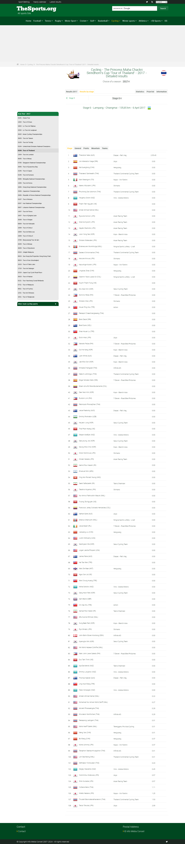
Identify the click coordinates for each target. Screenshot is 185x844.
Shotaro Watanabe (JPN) (88, 240)
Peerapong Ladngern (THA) (88, 720)
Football (37, 20)
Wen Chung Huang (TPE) (88, 580)
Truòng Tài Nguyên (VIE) (87, 501)
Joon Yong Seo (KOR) (87, 234)
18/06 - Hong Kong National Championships (32, 187)
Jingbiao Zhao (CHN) (86, 270)
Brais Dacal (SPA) (85, 319)
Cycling (115, 20)
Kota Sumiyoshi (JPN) (87, 222)
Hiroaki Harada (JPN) (86, 459)
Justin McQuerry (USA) (87, 538)
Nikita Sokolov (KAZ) (86, 586)
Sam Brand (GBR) (85, 599)
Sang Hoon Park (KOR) (87, 593)
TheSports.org (27, 9)
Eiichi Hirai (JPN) (85, 337)
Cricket (83, 20)
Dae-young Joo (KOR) (87, 441)
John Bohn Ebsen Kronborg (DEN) (91, 635)
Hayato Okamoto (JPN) (87, 228)
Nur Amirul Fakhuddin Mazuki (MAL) (92, 495)
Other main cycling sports (28, 304)
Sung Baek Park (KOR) (87, 623)
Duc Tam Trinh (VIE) (86, 659)
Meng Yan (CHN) (85, 732)
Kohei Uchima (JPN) (86, 745)
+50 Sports (156, 20)
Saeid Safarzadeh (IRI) (87, 483)
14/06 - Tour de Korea (25, 183)
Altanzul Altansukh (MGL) (88, 520)
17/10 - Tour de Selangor (26, 268)
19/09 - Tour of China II (25, 236)
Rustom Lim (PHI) (85, 398)
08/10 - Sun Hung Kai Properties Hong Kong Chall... (35, 256)
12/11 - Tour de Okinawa (26, 293)
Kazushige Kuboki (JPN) (87, 264)
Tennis (48, 20)
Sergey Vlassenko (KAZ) (87, 769)
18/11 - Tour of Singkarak (26, 297)
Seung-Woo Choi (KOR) (87, 447)
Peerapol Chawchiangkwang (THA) (91, 313)
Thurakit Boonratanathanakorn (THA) (92, 799)
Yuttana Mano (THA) (86, 787)
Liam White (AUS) (85, 356)
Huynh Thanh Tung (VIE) (88, 283)
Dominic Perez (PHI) (86, 295)
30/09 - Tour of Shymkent (26, 248)
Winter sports (128, 20)
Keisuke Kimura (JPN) (87, 258)
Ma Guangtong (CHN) (86, 167)
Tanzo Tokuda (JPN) (86, 805)
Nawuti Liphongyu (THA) (88, 374)
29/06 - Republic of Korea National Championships (34, 195)
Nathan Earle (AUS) (85, 514)
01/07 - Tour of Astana (25, 199)
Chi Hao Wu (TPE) (85, 605)
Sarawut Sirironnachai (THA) (89, 252)
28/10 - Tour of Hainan (25, 276)
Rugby (58, 20)
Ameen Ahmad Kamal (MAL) (89, 696)
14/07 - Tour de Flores (25, 211)
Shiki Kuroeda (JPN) (86, 781)
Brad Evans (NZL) (85, 325)
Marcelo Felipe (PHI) (86, 343)
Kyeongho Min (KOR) (86, 641)
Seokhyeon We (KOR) (86, 544)
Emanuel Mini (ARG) (86, 471)
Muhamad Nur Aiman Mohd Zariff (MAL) (93, 702)
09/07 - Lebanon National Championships (31, 207)
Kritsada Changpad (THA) (88, 368)
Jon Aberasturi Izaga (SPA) (88, 161)
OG (166, 20)
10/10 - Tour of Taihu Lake (26, 264)
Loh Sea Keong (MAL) (87, 757)
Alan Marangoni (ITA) (86, 179)
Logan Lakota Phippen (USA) (89, 550)
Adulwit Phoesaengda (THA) (89, 708)
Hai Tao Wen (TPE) (85, 562)
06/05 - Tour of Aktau (25, 158)
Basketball (103, 20)
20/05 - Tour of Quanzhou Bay (28, 167)
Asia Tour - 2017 (24, 114)
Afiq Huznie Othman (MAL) (88, 617)
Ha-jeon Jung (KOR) (86, 422)
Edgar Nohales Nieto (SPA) (88, 380)
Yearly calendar (39, 2)
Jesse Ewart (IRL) (85, 526)
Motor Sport (70, 20)
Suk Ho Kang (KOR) (86, 350)
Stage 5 (72, 98)
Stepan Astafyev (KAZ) (87, 435)
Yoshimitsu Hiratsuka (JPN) (89, 775)
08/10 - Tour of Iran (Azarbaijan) (28, 260)
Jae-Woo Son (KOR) (86, 362)
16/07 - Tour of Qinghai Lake (27, 215)
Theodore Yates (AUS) (87, 155)
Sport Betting (24, 2)
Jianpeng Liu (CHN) (86, 532)
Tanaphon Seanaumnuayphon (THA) (92, 751)
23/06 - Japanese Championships (29, 191)
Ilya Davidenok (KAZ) (86, 666)
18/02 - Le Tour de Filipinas (27, 126)
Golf (92, 20)
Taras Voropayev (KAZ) (87, 690)
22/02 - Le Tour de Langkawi (27, 130)
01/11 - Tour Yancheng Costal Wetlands (31, 280)
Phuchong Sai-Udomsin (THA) (90, 191)
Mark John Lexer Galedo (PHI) (89, 653)
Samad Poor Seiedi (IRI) (87, 611)
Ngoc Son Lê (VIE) (85, 574)
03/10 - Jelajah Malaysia (26, 252)
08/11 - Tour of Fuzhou (25, 289)
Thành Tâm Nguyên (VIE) (88, 204)
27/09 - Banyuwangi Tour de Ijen (28, 240)
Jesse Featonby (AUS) (87, 410)
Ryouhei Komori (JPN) (87, 216)
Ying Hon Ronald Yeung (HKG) (90, 477)
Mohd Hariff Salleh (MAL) (88, 726)
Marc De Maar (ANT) (86, 568)
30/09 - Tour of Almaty (25, 244)
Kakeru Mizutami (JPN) (87, 185)
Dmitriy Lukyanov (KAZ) (87, 672)
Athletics (143, 20)
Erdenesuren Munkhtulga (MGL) (90, 246)
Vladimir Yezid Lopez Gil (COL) (90, 277)
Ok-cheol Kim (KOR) (86, 289)
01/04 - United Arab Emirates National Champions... (34, 146)
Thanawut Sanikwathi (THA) (89, 173)
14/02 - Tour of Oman (25, 122)
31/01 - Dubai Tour (24, 118)
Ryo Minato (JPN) (85, 629)
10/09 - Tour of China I (25, 228)
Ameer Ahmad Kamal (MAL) (89, 210)
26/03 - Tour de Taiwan (25, 138)
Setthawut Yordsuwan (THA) (89, 763)
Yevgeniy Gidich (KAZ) (87, 198)
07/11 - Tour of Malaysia (26, 284)
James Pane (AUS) (85, 556)
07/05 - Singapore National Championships (32, 162)
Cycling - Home (24, 108)
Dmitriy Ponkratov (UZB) (87, 416)
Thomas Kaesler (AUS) (87, 678)
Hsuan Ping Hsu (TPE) (87, 307)
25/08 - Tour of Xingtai (25, 219)
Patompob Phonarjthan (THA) (89, 404)
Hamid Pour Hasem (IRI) (87, 465)
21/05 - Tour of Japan (25, 171)
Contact (22, 831)
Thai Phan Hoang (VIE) (87, 429)
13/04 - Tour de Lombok (26, 154)
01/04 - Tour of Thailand (26, 150)
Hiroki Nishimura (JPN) (87, 453)
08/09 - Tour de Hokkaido (26, 223)
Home (28, 20)
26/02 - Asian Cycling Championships (30, 134)
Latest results (55, 2)
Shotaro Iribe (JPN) (86, 301)
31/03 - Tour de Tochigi (25, 142)
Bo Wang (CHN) (84, 738)
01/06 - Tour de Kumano (26, 175)
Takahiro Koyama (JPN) (87, 489)
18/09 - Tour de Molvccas (26, 232)
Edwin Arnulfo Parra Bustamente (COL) (93, 386)
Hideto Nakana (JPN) (86, 793)
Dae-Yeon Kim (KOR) (86, 392)
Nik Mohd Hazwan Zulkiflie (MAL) (91, 647)
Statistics (140, 91)
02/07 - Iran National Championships (30, 203)
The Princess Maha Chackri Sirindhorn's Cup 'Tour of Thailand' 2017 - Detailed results (67, 64)
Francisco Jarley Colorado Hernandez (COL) (95, 507)
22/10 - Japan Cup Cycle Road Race (30, 272)
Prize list (150, 91)
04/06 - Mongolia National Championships (31, 179)
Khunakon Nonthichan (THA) (89, 714)
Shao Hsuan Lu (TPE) (86, 331)
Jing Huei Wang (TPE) (87, 684)
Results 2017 (71, 91)
